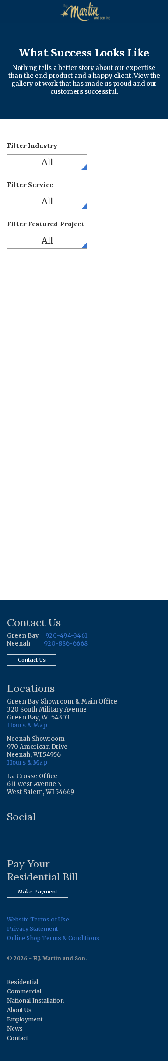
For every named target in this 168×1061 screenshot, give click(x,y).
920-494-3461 (66, 636)
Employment (24, 1019)
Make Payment (37, 891)
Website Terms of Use (38, 919)
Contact (17, 1037)
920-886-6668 (66, 644)
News (15, 1028)
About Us (19, 1009)
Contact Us (32, 659)
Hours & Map (27, 725)
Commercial (24, 991)
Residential (22, 981)
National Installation (35, 1000)
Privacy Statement (32, 928)
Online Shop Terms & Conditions (53, 938)
